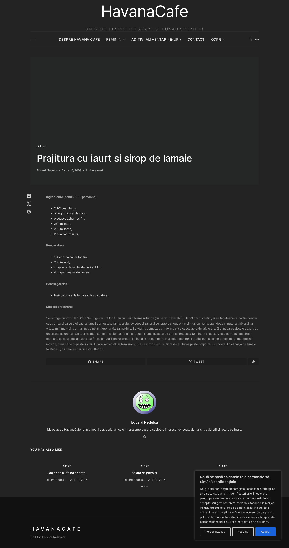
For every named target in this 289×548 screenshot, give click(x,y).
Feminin (113, 39)
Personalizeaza (215, 531)
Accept (265, 531)
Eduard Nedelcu (47, 170)
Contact (196, 39)
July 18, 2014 (78, 479)
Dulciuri (41, 146)
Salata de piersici (144, 473)
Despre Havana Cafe (79, 39)
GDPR (216, 39)
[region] (238, 505)
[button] (257, 39)
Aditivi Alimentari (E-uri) (156, 39)
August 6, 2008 (72, 170)
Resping (243, 531)
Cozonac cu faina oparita (66, 473)
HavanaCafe (56, 529)
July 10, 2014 (157, 479)
